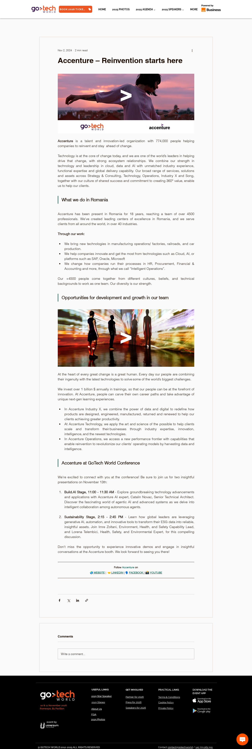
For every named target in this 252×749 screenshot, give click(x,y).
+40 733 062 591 (204, 747)
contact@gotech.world (180, 747)
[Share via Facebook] (59, 600)
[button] (173, 9)
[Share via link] (86, 600)
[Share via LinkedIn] (77, 600)
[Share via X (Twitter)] (68, 600)
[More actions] (192, 50)
